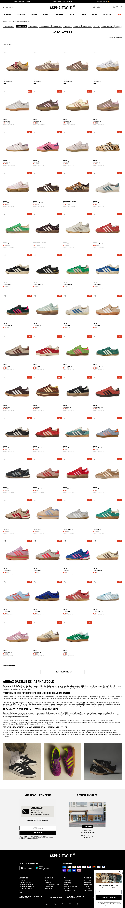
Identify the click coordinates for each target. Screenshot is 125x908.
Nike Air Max (87, 888)
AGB (46, 881)
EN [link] (4, 7)
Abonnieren (38, 833)
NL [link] (10, 7)
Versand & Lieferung (70, 886)
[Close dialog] (120, 872)
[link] (62, 7)
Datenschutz (49, 886)
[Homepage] (62, 855)
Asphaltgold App (69, 890)
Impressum (48, 888)
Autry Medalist (87, 890)
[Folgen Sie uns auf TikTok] (55, 904)
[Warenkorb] (121, 7)
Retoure (66, 888)
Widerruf (48, 882)
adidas (72, 686)
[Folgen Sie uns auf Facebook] (62, 904)
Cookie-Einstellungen (52, 884)
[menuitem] (13, 37)
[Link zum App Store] (26, 868)
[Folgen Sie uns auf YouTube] (70, 904)
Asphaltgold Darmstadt (26, 886)
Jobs (20, 890)
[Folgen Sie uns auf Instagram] (47, 904)
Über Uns (22, 881)
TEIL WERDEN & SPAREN (108, 898)
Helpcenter (67, 881)
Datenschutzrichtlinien (29, 837)
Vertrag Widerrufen (56, 897)
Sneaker (29, 686)
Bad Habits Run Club (25, 888)
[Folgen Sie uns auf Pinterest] (78, 904)
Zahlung (66, 884)
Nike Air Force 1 (87, 881)
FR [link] (12, 7)
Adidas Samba (87, 882)
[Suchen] (94, 7)
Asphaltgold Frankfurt (26, 884)
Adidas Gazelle (87, 884)
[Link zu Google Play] (42, 868)
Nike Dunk (86, 886)
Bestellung (67, 882)
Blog (21, 892)
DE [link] (7, 7)
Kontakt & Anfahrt (25, 882)
